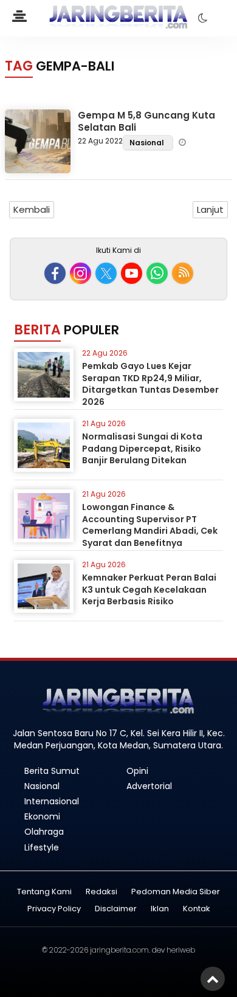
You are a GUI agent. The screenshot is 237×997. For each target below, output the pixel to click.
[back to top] (213, 979)
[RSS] (182, 273)
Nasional (147, 142)
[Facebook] (55, 273)
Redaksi (101, 892)
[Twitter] (106, 273)
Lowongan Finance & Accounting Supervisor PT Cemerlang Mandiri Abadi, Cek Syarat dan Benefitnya (150, 525)
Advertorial (149, 786)
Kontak (196, 909)
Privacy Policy (54, 909)
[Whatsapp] (157, 273)
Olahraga (44, 832)
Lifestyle (41, 847)
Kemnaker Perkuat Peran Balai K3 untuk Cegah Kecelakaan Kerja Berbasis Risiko (149, 589)
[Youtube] (131, 273)
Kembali (31, 209)
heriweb (181, 950)
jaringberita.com (119, 950)
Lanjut (210, 209)
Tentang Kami (44, 892)
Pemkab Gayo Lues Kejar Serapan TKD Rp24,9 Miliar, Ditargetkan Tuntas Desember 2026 (150, 384)
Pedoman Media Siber (175, 892)
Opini (137, 771)
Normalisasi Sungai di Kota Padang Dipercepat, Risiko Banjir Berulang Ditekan (142, 448)
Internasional (51, 801)
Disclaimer (116, 909)
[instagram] (80, 273)
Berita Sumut (52, 771)
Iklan (160, 909)
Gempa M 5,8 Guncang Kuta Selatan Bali (146, 121)
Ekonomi (42, 816)
